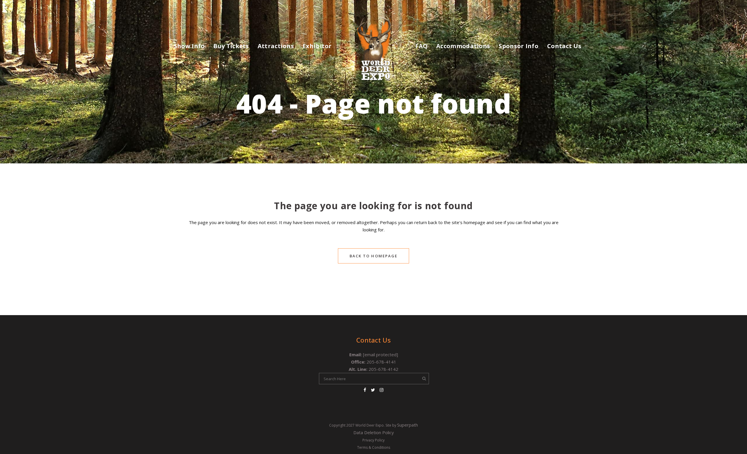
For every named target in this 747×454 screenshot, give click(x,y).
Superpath (407, 425)
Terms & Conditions (373, 447)
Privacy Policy (373, 440)
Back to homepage (374, 256)
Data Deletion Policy (373, 432)
